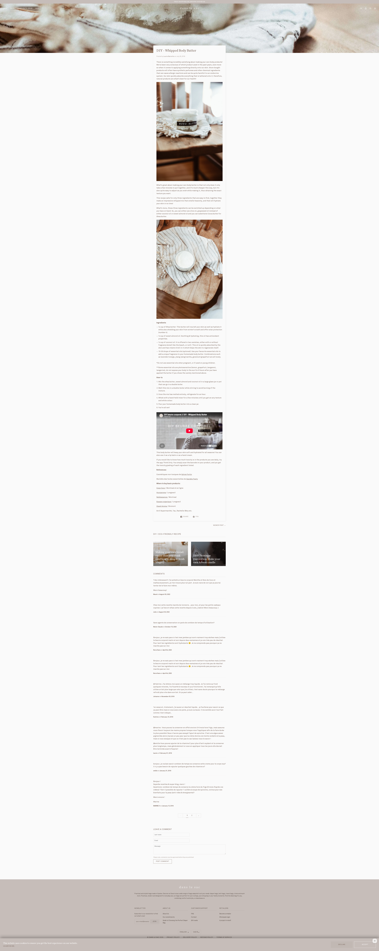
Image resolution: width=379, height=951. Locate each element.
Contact (194, 917)
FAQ (192, 913)
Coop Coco (160, 488)
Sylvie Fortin (186, 474)
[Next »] (198, 815)
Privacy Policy (173, 937)
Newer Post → (219, 525)
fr (361, 8)
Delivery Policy (190, 937)
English (183, 932)
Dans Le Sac (154, 937)
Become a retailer (225, 913)
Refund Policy (206, 937)
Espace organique (163, 502)
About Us (166, 913)
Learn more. (9, 946)
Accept (365, 944)
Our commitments (169, 917)
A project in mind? (225, 920)
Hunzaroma (161, 492)
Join (154, 921)
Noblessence (161, 497)
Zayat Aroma (161, 506)
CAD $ (195, 932)
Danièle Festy (192, 479)
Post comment (162, 861)
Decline (341, 944)
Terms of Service (224, 937)
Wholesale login (224, 917)
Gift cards (194, 920)
